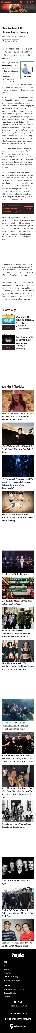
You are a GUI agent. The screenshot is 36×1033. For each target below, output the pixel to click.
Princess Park (21, 323)
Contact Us (7, 996)
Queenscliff (20, 325)
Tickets (8, 327)
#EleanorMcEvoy (20, 348)
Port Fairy (19, 345)
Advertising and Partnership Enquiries (14, 989)
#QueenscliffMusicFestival (23, 328)
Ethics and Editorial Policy (11, 976)
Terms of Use (7, 973)
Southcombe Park (22, 343)
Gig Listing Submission (10, 993)
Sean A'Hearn (21, 37)
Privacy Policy (7, 969)
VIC (25, 325)
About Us (6, 966)
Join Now (28, 208)
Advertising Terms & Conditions (12, 980)
